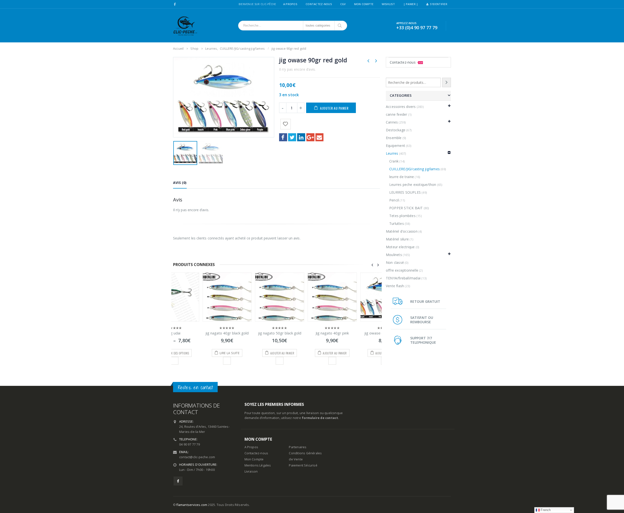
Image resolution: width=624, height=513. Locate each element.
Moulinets (394, 254)
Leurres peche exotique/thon (412, 184)
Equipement (395, 145)
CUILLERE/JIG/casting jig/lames (414, 169)
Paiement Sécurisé (303, 465)
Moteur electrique (400, 247)
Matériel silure (397, 239)
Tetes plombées (402, 215)
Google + (310, 137)
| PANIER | (410, 4)
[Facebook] (175, 4)
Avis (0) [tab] (180, 182)
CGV (343, 4)
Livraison (251, 471)
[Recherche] (446, 82)
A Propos (290, 4)
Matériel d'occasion (402, 231)
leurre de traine (401, 176)
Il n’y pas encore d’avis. (297, 69)
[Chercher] (340, 25)
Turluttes (396, 223)
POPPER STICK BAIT (406, 208)
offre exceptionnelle (402, 270)
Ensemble (394, 137)
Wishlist (388, 4)
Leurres (392, 153)
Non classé (395, 262)
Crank (394, 161)
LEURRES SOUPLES (405, 192)
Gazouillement (292, 137)
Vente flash (395, 286)
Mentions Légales (257, 465)
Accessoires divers (401, 106)
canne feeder (396, 114)
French (545, 510)
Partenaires (297, 447)
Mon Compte (364, 4)
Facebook (283, 137)
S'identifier (438, 4)
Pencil (394, 200)
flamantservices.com (191, 505)
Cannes (392, 122)
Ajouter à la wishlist (198, 361)
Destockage (395, 130)
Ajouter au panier (334, 108)
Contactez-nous (406, 62)
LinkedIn (301, 137)
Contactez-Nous (319, 4)
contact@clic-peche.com (197, 457)
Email (319, 137)
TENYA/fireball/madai (403, 278)
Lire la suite (200, 353)
